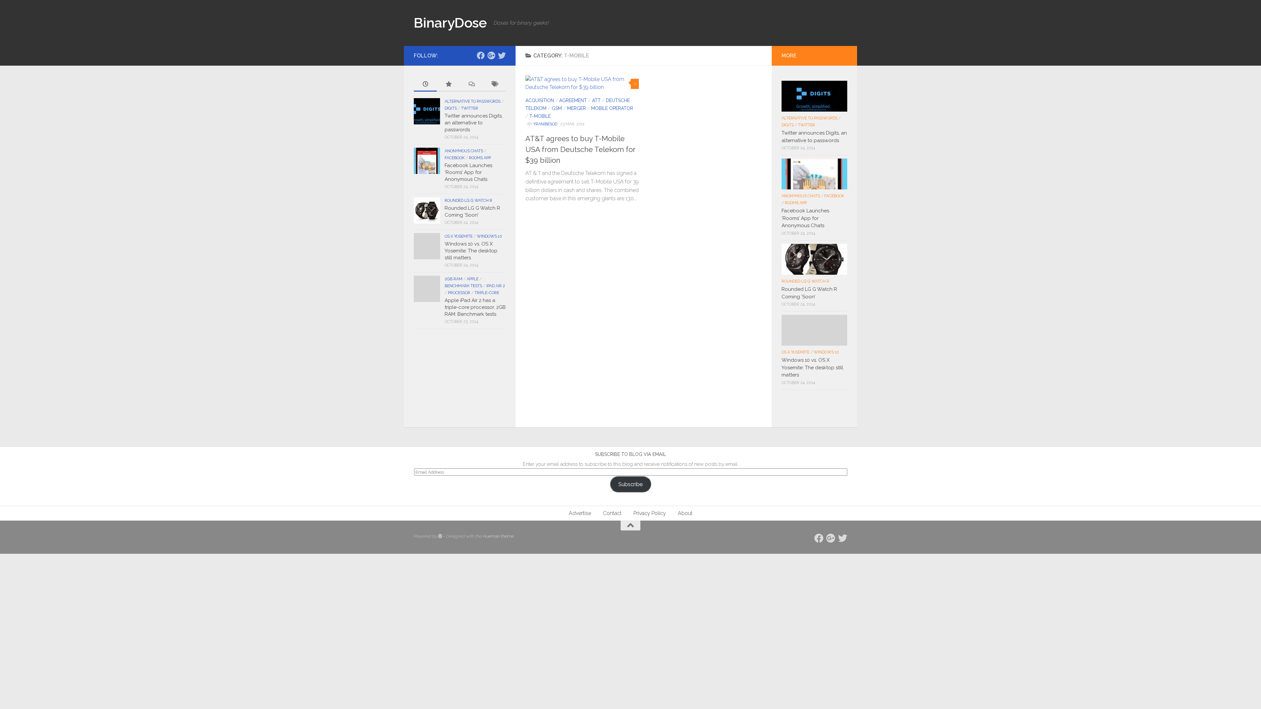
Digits (451, 108)
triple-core (487, 292)
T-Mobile (540, 116)
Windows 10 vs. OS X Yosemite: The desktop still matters (471, 251)
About (685, 513)
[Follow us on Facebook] (481, 55)
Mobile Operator (612, 108)
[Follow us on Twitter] (502, 55)
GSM (557, 108)
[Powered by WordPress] (440, 536)
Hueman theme (498, 536)
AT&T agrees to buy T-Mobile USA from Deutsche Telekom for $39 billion (580, 149)
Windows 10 (489, 236)
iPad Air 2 (495, 286)
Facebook (455, 158)
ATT (596, 100)
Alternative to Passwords (472, 101)
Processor (459, 292)
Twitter (469, 108)
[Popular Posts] (448, 84)
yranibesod (545, 123)
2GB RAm (453, 279)
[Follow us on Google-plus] (491, 55)
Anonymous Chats (464, 151)
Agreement (573, 100)
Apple (472, 279)
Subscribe (630, 484)
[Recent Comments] (471, 84)
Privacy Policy (649, 513)
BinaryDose (450, 23)
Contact (612, 513)
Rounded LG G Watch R (468, 200)
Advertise (580, 513)
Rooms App (480, 158)
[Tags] (494, 84)
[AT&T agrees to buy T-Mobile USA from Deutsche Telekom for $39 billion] (582, 83)
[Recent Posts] (425, 84)
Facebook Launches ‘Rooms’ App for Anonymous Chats (468, 172)
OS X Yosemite (459, 236)
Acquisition (539, 100)
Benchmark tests (463, 286)
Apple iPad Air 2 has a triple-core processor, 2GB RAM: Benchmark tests (475, 307)
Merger (576, 108)
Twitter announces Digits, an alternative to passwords (474, 123)
